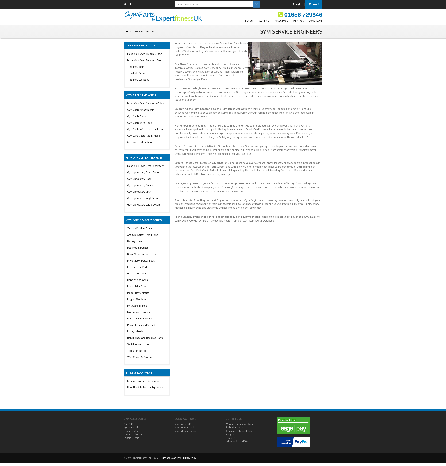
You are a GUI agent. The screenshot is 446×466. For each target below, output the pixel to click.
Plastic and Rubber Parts (141, 318)
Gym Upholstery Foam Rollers (144, 172)
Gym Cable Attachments (140, 109)
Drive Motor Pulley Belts (141, 260)
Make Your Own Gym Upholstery (145, 165)
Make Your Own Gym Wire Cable (145, 103)
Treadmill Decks (136, 73)
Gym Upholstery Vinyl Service (143, 198)
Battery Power (135, 241)
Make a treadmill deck (185, 431)
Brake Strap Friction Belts (141, 254)
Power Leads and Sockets (141, 324)
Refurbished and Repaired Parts (145, 337)
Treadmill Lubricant (138, 79)
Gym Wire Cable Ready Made (143, 135)
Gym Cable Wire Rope (139, 122)
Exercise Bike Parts (137, 267)
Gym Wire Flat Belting (139, 142)
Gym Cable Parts (136, 116)
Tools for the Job (137, 350)
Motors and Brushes (138, 312)
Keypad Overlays (136, 299)
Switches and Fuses (138, 344)
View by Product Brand (140, 228)
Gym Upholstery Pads (139, 178)
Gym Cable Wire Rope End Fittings (146, 129)
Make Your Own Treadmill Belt (144, 53)
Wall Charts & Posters (139, 357)
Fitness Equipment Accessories (144, 381)
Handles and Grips (137, 279)
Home (129, 31)
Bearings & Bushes (137, 247)
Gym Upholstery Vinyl (139, 191)
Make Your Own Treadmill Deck (145, 60)
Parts (263, 21)
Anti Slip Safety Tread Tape (142, 234)
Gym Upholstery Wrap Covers (143, 204)
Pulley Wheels (135, 331)
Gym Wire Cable (131, 427)
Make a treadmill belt (185, 427)
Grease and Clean (137, 273)
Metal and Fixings (137, 305)
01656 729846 (303, 14)
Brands (281, 21)
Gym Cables (129, 424)
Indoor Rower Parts (138, 292)
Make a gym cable (183, 424)
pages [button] (297, 21)
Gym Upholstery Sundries (141, 185)
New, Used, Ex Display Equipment (145, 387)
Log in (297, 4)
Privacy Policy (189, 458)
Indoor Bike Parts (137, 286)
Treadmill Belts (135, 66)
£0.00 (316, 4)
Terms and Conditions (170, 458)
